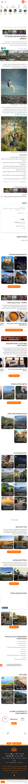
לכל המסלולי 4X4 (14, 583)
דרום (7, 762)
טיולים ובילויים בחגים (22, 643)
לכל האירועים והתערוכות (14, 286)
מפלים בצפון (23, 653)
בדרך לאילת (23, 649)
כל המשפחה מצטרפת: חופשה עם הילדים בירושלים (8, 494)
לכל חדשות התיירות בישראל (14, 402)
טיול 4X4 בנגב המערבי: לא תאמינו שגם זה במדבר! (6, 578)
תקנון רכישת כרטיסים (16, 778)
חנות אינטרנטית (17, 756)
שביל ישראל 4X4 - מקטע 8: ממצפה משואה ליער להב (6, 547)
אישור (3, 781)
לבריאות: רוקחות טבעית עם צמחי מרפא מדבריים (17, 369)
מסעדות (4, 758)
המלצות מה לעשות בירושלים (20, 659)
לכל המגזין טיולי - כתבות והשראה (14, 665)
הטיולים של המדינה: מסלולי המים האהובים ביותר (21, 440)
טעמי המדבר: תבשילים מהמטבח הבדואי (8, 466)
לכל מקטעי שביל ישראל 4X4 (14, 552)
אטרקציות (24, 758)
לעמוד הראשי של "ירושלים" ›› (20, 187)
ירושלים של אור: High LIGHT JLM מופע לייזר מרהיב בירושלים (21, 266)
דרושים (14, 754)
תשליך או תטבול (9, 688)
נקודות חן (13, 758)
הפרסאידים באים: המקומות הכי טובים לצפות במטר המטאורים (21, 466)
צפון (21, 762)
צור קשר (20, 754)
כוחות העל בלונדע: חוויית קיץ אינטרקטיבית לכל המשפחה (20, 280)
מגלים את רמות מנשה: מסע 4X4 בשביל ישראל (21, 702)
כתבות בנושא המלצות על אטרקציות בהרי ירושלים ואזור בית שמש (15, 196)
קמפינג (14, 760)
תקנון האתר (23, 778)
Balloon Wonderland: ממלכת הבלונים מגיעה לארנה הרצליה (8, 266)
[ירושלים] (14, 32)
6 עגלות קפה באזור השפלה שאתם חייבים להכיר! (20, 623)
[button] (27, 2)
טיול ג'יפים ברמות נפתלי (22, 579)
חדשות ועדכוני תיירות (21, 641)
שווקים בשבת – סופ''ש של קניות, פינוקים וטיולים (16, 655)
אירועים (8, 758)
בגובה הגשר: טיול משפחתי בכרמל (9, 702)
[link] (5, 48)
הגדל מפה (4, 607)
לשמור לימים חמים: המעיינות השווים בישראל (8, 480)
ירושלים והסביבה (12, 762)
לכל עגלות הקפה (14, 627)
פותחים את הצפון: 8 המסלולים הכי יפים (22, 480)
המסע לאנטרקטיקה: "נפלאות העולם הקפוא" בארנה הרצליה (8, 280)
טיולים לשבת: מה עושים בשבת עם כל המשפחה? (8, 427)
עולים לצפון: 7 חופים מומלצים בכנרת (21, 494)
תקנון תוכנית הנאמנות (8, 778)
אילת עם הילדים (23, 651)
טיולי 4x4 (24, 657)
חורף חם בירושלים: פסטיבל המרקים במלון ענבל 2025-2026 (17, 324)
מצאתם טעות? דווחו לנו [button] (5, 182)
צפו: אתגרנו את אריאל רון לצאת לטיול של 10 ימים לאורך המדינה (21, 508)
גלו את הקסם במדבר (14, 375)
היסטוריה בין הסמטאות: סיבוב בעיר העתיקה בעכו (8, 508)
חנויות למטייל (8, 754)
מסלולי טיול (18, 758)
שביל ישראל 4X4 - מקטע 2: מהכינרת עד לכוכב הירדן (21, 547)
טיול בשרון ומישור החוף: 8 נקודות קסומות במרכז (20, 427)
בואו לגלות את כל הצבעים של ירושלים (14, 330)
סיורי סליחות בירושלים (21, 688)
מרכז (18, 762)
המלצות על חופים (22, 645)
